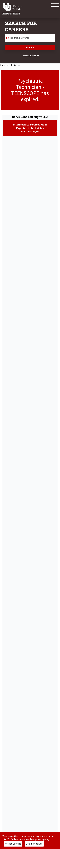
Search (30, 47)
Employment (11, 13)
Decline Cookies (34, 843)
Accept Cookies (13, 843)
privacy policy (42, 839)
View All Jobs (29, 55)
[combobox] (30, 38)
